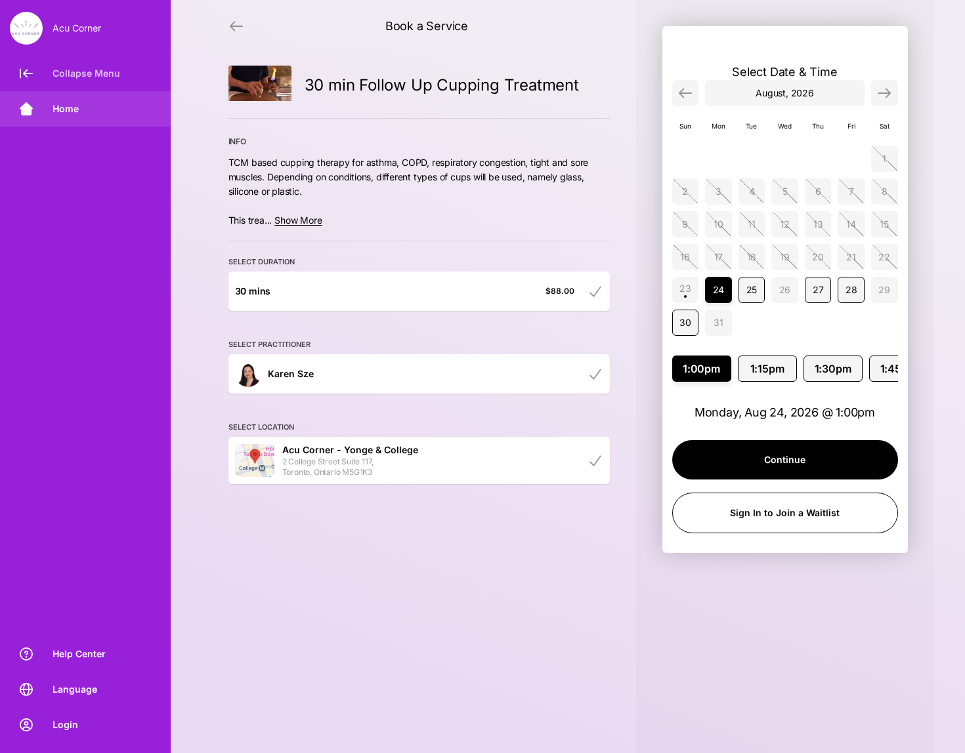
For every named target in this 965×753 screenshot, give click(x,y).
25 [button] (752, 289)
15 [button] (884, 224)
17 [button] (718, 256)
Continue (784, 459)
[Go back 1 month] (685, 93)
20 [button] (818, 256)
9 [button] (685, 224)
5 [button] (785, 191)
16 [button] (685, 256)
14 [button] (851, 224)
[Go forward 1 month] (884, 93)
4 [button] (752, 191)
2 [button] (685, 191)
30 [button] (685, 322)
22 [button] (884, 256)
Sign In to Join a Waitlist (785, 512)
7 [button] (851, 191)
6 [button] (818, 191)
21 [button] (851, 256)
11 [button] (752, 224)
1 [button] (884, 158)
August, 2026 (785, 92)
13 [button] (818, 224)
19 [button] (785, 256)
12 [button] (785, 224)
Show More (298, 220)
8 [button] (885, 191)
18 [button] (752, 256)
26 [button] (785, 289)
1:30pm (833, 368)
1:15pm (767, 368)
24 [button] (719, 289)
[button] (685, 290)
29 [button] (884, 289)
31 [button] (718, 322)
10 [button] (718, 224)
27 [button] (818, 289)
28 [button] (851, 289)
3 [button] (718, 191)
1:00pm (701, 368)
